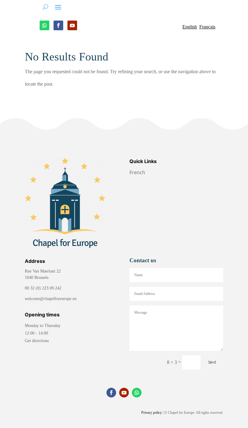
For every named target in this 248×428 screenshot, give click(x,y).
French (137, 172)
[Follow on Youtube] (72, 25)
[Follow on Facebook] (58, 25)
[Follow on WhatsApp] (44, 25)
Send (212, 362)
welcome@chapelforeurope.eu (51, 298)
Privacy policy (151, 412)
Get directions (37, 340)
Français (207, 26)
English (189, 26)
